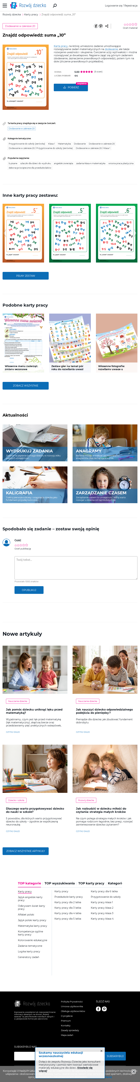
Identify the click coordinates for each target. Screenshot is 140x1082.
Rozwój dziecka (86, 800)
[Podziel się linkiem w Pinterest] (101, 26)
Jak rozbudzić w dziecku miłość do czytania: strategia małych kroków (101, 810)
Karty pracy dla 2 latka (67, 902)
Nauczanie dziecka (17, 701)
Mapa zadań (67, 1035)
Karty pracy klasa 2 (102, 907)
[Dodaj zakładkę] (107, 26)
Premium (66, 1020)
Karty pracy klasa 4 (102, 918)
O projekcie (67, 1016)
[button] (5, 233)
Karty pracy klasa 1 (102, 902)
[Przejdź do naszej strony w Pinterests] (104, 1009)
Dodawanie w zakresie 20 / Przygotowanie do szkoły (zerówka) (41, 148)
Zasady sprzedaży (70, 1030)
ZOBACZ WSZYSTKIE (25, 385)
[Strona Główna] (29, 5)
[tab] (30, 884)
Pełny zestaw (25, 275)
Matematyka (64, 143)
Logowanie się (113, 5)
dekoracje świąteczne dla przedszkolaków (30, 168)
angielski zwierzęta (63, 163)
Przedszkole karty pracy (68, 896)
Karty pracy (61, 891)
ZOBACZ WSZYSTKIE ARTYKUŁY (25, 851)
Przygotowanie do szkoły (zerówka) (27, 143)
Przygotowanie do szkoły (106, 896)
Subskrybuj (115, 1056)
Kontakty (66, 1025)
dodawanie (111, 49)
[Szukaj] (55, 5)
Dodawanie (80, 143)
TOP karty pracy (91, 883)
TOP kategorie (29, 883)
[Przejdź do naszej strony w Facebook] (98, 1009)
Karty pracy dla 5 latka (67, 918)
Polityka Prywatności (72, 1001)
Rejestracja (130, 5)
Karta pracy (61, 46)
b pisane (13, 163)
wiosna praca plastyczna (121, 163)
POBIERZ (73, 87)
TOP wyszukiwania (60, 883)
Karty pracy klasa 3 (102, 913)
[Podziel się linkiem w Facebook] (96, 26)
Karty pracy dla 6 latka (104, 891)
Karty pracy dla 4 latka (67, 913)
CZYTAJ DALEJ (13, 732)
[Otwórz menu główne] (5, 5)
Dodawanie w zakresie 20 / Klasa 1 (93, 148)
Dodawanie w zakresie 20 (20, 26)
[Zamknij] (134, 1072)
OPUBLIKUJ (29, 590)
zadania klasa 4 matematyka (90, 163)
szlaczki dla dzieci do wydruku (35, 163)
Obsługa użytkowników (73, 1011)
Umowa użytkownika (72, 1006)
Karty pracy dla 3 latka (67, 907)
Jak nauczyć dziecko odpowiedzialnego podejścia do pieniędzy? (104, 711)
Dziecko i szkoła (16, 800)
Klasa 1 (51, 143)
